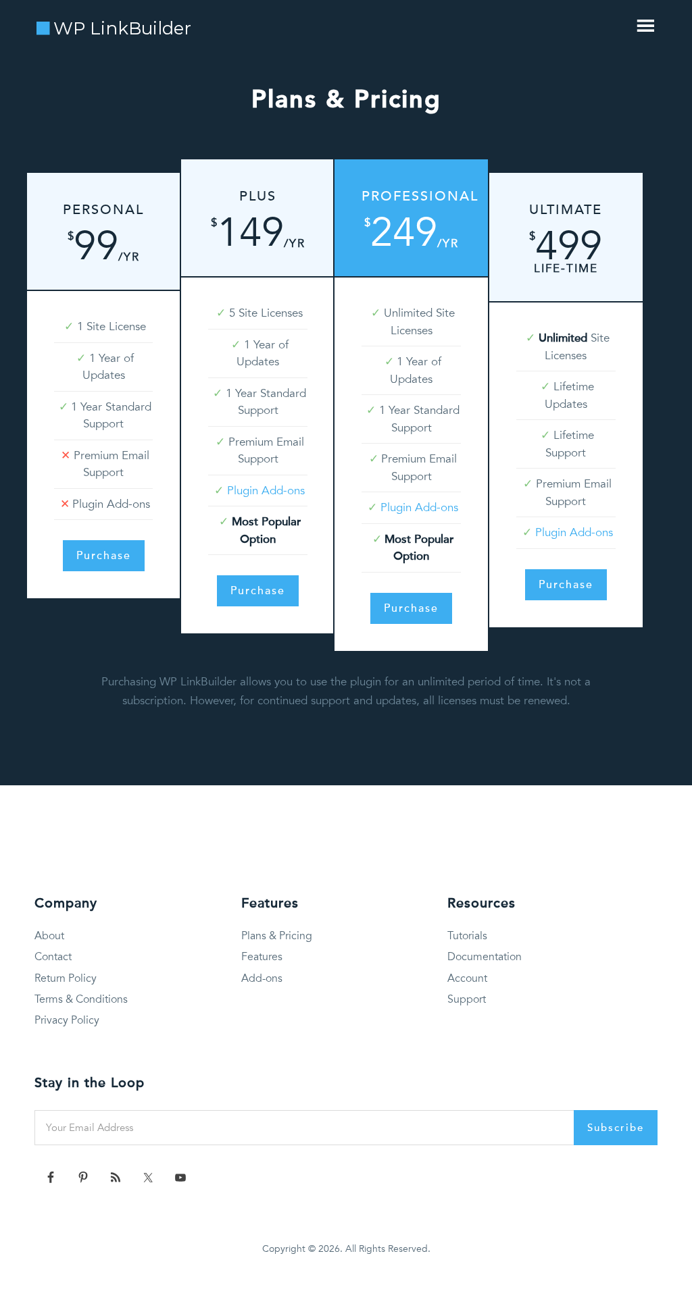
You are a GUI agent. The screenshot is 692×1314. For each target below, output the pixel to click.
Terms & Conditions (81, 999)
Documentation (484, 957)
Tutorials (467, 936)
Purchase (103, 555)
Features (261, 957)
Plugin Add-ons (266, 490)
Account (467, 978)
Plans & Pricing (276, 936)
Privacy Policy (66, 1020)
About (49, 936)
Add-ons (261, 978)
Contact (53, 957)
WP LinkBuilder (122, 28)
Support (466, 999)
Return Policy (65, 978)
